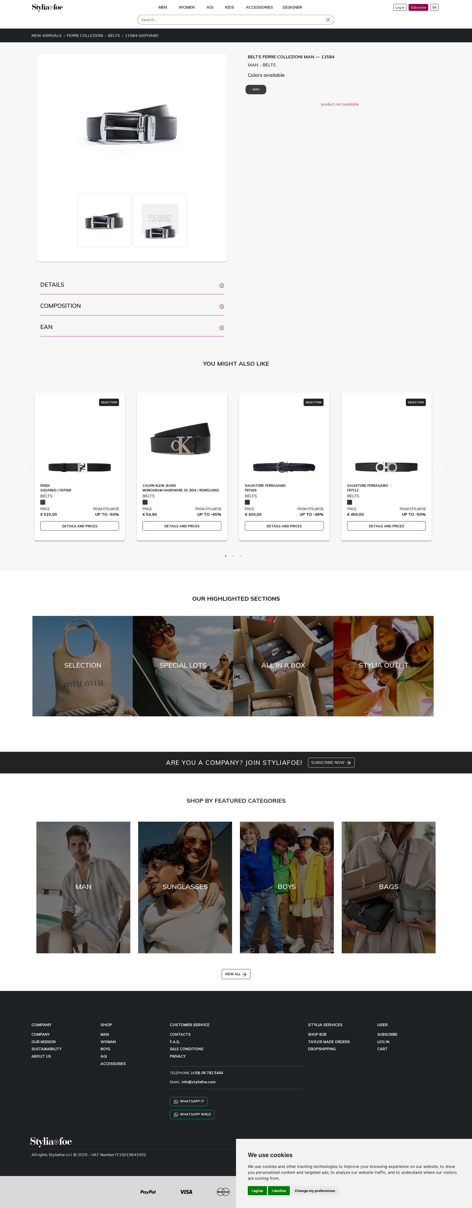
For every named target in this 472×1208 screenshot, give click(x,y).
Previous (24, 466)
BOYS (105, 1049)
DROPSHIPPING (322, 1049)
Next (441, 466)
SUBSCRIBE (387, 1034)
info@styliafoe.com (199, 1082)
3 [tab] (240, 555)
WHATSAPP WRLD (195, 1114)
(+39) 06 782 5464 (207, 1073)
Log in (400, 7)
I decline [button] (279, 1191)
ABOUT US (41, 1056)
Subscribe (418, 7)
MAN (105, 1034)
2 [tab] (233, 555)
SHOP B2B (317, 1034)
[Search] (331, 20)
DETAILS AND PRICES (79, 526)
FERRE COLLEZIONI (85, 35)
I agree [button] (257, 1191)
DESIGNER (292, 7)
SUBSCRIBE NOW (328, 762)
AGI (104, 1056)
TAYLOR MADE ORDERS (329, 1042)
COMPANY (40, 1034)
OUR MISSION (43, 1042)
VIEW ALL (233, 974)
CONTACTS (180, 1034)
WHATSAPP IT (191, 1101)
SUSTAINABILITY (46, 1049)
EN (434, 7)
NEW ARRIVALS (46, 35)
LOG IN (383, 1042)
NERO (256, 89)
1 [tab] (225, 555)
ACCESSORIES (113, 1064)
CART (382, 1049)
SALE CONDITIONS (186, 1049)
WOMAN (108, 1042)
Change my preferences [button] (315, 1191)
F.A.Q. (175, 1042)
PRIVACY (177, 1056)
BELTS (114, 35)
